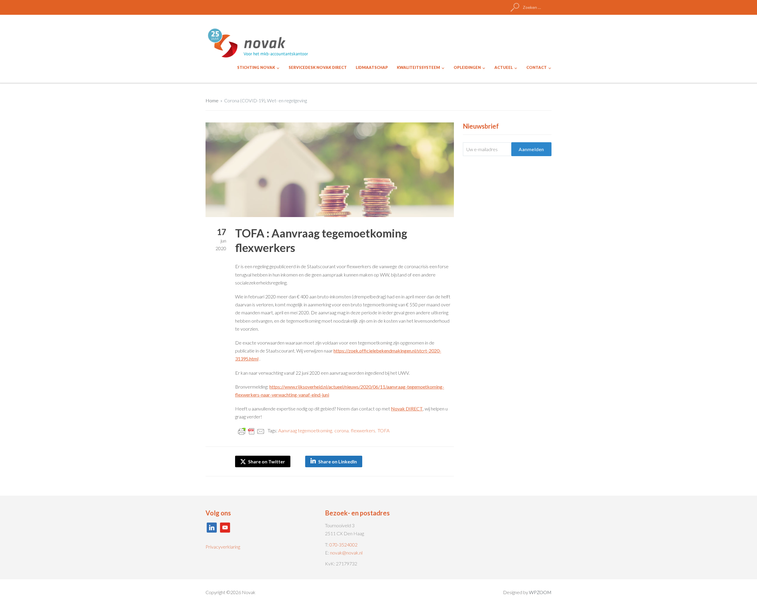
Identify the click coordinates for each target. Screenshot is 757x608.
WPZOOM (540, 592)
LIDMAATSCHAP (372, 67)
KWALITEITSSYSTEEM (418, 67)
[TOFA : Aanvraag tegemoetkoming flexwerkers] (330, 169)
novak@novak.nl (346, 552)
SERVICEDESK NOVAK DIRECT (318, 67)
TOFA (383, 430)
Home (212, 100)
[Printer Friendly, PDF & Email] (251, 430)
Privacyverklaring (223, 546)
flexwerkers (363, 430)
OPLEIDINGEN (467, 67)
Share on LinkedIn (337, 461)
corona (341, 430)
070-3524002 (343, 544)
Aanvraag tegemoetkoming (305, 430)
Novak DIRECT (407, 408)
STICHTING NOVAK (256, 67)
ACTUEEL (503, 67)
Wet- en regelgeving (287, 100)
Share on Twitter (266, 461)
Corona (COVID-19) (244, 100)
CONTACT (536, 67)
